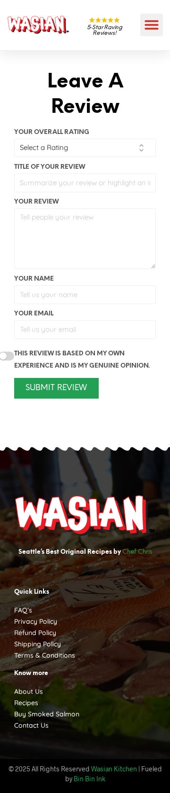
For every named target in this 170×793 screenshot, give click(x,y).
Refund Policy (35, 632)
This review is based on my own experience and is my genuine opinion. (82, 360)
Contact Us (31, 725)
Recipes (26, 703)
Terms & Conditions (44, 655)
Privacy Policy (35, 621)
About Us (28, 691)
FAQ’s (23, 610)
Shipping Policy (37, 644)
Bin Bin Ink (89, 779)
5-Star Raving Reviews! (104, 30)
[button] (151, 25)
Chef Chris (137, 552)
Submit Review (56, 388)
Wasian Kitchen (114, 769)
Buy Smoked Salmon (46, 714)
